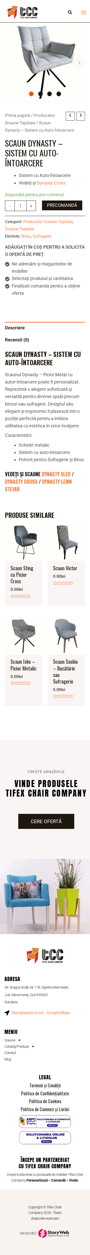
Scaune (9, 1040)
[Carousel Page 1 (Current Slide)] (31, 93)
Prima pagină (17, 115)
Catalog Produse (16, 1046)
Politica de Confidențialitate (45, 1093)
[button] (70, 13)
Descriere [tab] (15, 327)
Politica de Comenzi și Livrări (45, 1109)
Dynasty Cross (51, 182)
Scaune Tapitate (19, 229)
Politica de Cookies (45, 1101)
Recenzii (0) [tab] (17, 339)
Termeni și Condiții (45, 1085)
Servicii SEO (29, 1233)
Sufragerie (42, 236)
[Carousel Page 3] (49, 93)
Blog (7, 1059)
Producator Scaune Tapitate (47, 221)
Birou (26, 236)
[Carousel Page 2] (40, 93)
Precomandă (62, 205)
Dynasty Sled (56, 474)
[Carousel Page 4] (58, 93)
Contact (10, 1053)
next (78, 62)
